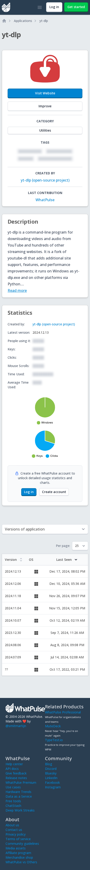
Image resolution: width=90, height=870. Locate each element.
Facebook (52, 782)
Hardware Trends (18, 792)
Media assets (16, 848)
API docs (12, 768)
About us (12, 825)
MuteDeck (53, 726)
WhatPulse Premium (21, 782)
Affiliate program (18, 853)
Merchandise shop (19, 857)
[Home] (4, 21)
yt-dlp (43, 21)
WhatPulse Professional (63, 712)
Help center (14, 764)
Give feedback (16, 773)
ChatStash (13, 805)
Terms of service (18, 839)
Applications (23, 21)
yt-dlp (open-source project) (45, 180)
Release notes (16, 778)
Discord (51, 768)
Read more (17, 290)
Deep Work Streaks (20, 810)
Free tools (13, 801)
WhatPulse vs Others (21, 862)
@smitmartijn (16, 726)
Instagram (53, 787)
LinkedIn (51, 778)
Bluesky (51, 773)
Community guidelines (22, 843)
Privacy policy (16, 834)
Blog (48, 764)
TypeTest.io (54, 740)
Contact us (14, 829)
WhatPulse (45, 199)
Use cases (13, 787)
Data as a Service (19, 796)
